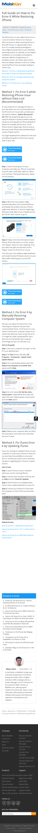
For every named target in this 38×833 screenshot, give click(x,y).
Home (4, 711)
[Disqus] (19, 567)
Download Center (25, 793)
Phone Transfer (7, 784)
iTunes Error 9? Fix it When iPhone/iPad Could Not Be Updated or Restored (18, 622)
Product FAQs (24, 787)
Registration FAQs (25, 778)
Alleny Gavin (11, 669)
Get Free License (8, 748)
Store (4, 745)
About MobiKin (7, 736)
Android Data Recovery (10, 775)
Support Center (24, 790)
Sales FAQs (23, 781)
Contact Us (6, 739)
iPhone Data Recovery (10, 787)
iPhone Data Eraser (9, 790)
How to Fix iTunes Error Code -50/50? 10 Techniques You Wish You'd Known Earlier (18, 617)
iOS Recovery (21, 711)
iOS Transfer (6, 781)
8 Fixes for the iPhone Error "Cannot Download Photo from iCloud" (17, 602)
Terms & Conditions (25, 828)
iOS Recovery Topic (16, 30)
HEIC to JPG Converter (10, 793)
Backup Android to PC (27, 766)
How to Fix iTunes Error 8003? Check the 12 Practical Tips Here (18, 612)
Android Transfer (8, 778)
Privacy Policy (11, 828)
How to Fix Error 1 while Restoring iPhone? (17, 526)
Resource (11, 711)
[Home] (12, 4)
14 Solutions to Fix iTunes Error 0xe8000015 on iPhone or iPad (15, 638)
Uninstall (5, 751)
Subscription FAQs (25, 775)
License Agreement (19, 831)
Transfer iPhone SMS (26, 758)
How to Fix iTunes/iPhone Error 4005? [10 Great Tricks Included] (18, 628)
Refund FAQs (23, 784)
